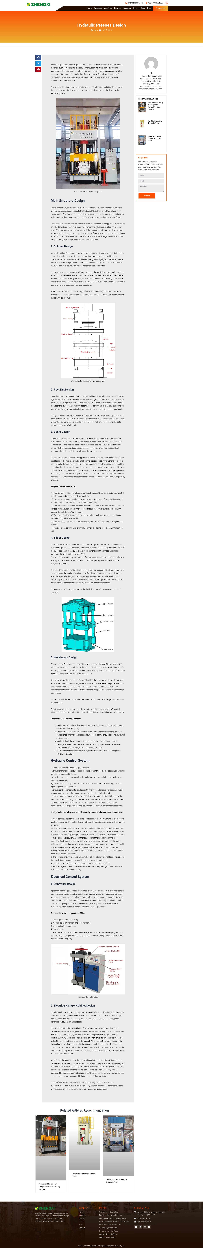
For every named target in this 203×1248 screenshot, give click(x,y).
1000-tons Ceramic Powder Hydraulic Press (154, 138)
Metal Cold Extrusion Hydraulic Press (155, 122)
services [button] (117, 8)
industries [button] (108, 8)
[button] (166, 3)
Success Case (139, 8)
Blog (149, 8)
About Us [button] (127, 8)
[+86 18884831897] (135, 1222)
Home (89, 8)
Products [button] (98, 8)
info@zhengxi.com (144, 1218)
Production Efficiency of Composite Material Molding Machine (49, 1186)
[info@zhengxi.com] (135, 1218)
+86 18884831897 (144, 1222)
